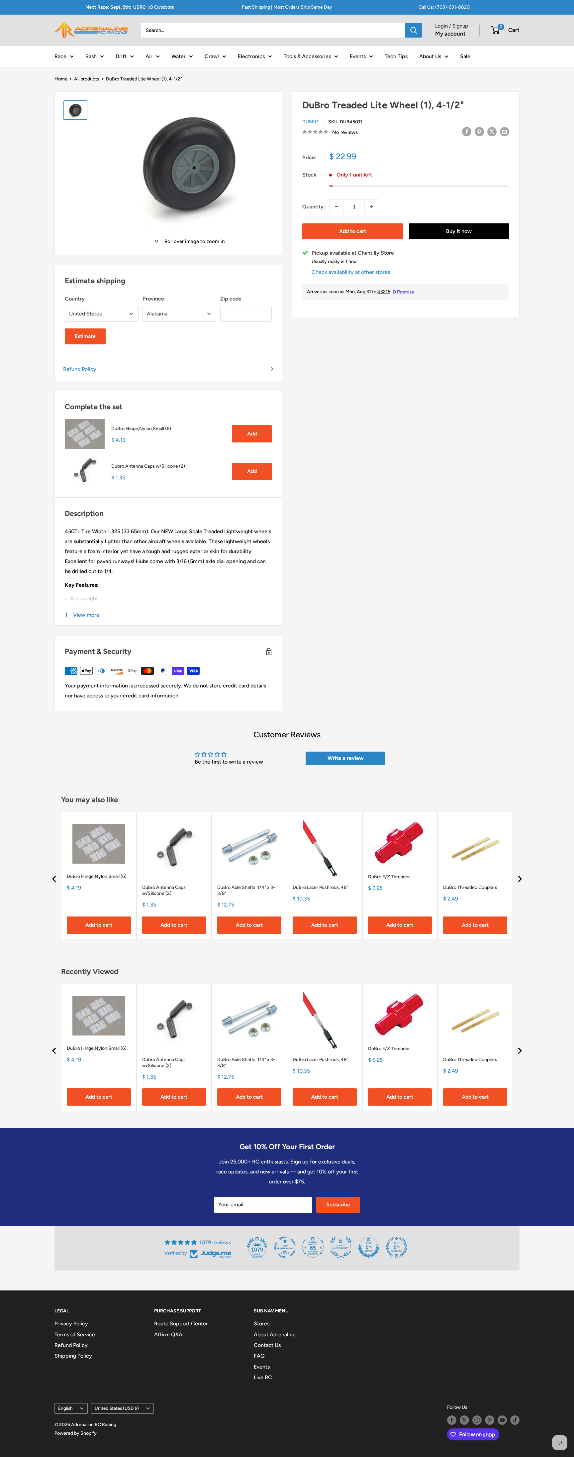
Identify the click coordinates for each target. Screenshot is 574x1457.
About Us (430, 56)
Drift (121, 56)
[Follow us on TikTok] (515, 1420)
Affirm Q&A (168, 1334)
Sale (465, 56)
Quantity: (313, 206)
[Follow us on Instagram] (477, 1420)
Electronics (251, 56)
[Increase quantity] (372, 206)
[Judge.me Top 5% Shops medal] (368, 1247)
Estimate (85, 336)
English (65, 1408)
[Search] (413, 30)
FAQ (259, 1356)
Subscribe (338, 1204)
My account (450, 33)
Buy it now (459, 231)
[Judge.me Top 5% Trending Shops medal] (396, 1247)
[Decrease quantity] (336, 206)
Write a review (345, 758)
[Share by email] (504, 131)
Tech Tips (396, 56)
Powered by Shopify (75, 1433)
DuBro (310, 121)
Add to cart (352, 231)
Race (60, 56)
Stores (261, 1323)
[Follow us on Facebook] (451, 1420)
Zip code (230, 299)
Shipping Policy (73, 1356)
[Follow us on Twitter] (464, 1420)
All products (86, 79)
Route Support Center (181, 1323)
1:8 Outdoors (129, 7)
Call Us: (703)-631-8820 (444, 7)
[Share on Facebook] (466, 131)
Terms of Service (74, 1334)
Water (178, 56)
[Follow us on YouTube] (502, 1420)
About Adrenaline (275, 1334)
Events (358, 56)
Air (148, 56)
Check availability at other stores (351, 272)
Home (60, 79)
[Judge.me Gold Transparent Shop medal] (285, 1247)
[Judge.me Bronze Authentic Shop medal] (340, 1247)
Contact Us (267, 1345)
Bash (91, 56)
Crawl (212, 56)
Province (153, 299)
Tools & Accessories (307, 56)
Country (75, 299)
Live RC (263, 1377)
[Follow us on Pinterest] (489, 1420)
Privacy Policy (71, 1323)
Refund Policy (79, 369)
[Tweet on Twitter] (492, 131)
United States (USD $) (117, 1408)
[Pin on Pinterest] (479, 131)
